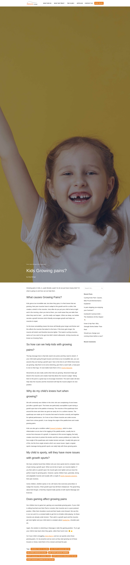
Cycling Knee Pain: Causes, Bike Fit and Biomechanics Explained (93, 301)
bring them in (49, 536)
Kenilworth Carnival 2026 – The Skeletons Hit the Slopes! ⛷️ (93, 317)
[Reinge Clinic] (32, 3)
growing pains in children (39, 549)
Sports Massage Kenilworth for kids (64, 556)
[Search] (102, 288)
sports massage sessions (68, 476)
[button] (74, 3)
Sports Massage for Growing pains (38, 556)
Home (27, 264)
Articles (80, 3)
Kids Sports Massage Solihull (37, 552)
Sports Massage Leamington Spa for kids (40, 559)
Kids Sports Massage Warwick (58, 552)
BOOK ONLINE (99, 3)
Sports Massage (33, 264)
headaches (66, 520)
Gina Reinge (32, 277)
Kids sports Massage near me (60, 549)
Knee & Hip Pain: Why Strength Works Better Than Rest (93, 326)
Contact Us (89, 3)
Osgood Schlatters (56, 428)
